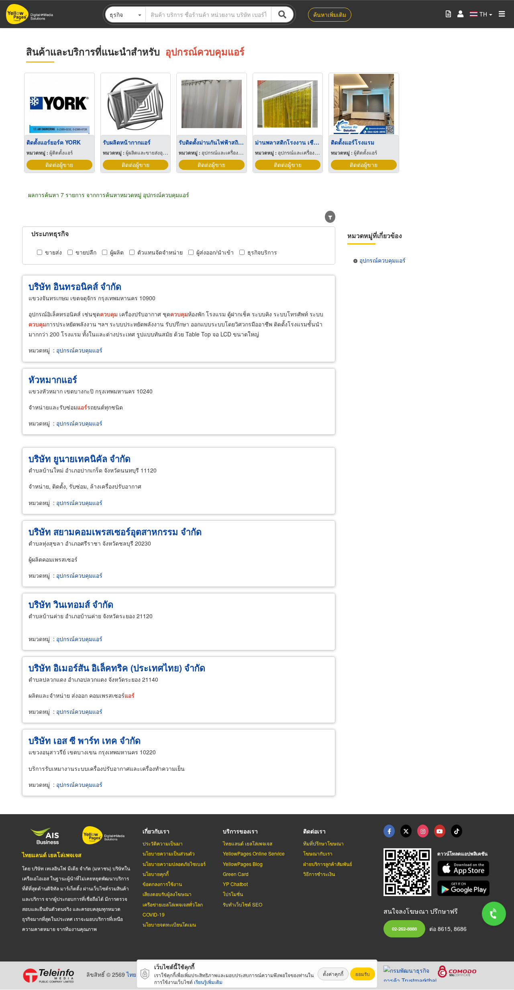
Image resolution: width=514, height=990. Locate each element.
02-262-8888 (404, 928)
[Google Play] (464, 888)
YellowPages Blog (243, 863)
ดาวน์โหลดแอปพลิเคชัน (462, 853)
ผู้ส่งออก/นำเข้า (215, 252)
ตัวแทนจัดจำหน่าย (160, 252)
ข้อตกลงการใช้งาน (162, 883)
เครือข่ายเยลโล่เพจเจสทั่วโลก (173, 904)
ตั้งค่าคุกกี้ (333, 973)
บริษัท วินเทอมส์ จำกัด (71, 604)
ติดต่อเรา (314, 831)
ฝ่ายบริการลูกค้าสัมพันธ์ (327, 863)
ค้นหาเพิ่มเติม (329, 14)
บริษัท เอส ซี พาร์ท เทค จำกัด (85, 740)
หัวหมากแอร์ (53, 379)
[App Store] (464, 868)
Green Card (236, 873)
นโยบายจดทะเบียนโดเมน (169, 924)
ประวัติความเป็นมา (163, 843)
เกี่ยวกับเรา (156, 831)
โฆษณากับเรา (317, 853)
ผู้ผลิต (117, 252)
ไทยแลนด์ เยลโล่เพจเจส (52, 855)
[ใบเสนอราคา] (448, 14)
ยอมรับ (362, 973)
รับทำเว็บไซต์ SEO (242, 904)
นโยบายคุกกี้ (156, 873)
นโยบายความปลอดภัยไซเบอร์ (174, 863)
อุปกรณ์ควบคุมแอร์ (79, 350)
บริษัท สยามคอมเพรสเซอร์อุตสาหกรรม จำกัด (115, 531)
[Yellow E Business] (389, 831)
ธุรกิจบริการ (262, 252)
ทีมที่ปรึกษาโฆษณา (323, 843)
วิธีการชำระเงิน (319, 873)
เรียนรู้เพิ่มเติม (208, 981)
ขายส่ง (53, 252)
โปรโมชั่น (233, 893)
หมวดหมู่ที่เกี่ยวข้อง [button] (374, 235)
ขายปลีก (85, 252)
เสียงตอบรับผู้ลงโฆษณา (167, 893)
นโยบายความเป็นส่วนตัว (169, 853)
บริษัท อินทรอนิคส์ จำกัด (75, 286)
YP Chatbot (235, 883)
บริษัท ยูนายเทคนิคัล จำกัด (80, 458)
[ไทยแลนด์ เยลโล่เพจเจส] (406, 831)
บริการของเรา (240, 831)
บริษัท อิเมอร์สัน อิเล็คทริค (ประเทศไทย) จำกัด (117, 667)
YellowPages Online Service (254, 853)
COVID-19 (154, 914)
